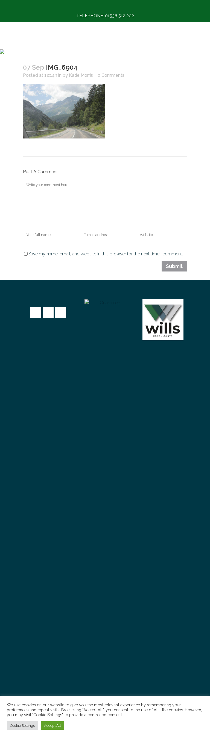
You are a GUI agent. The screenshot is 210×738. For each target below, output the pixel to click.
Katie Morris (81, 75)
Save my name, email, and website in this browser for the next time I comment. (105, 253)
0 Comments (111, 75)
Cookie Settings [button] (22, 726)
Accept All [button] (52, 726)
